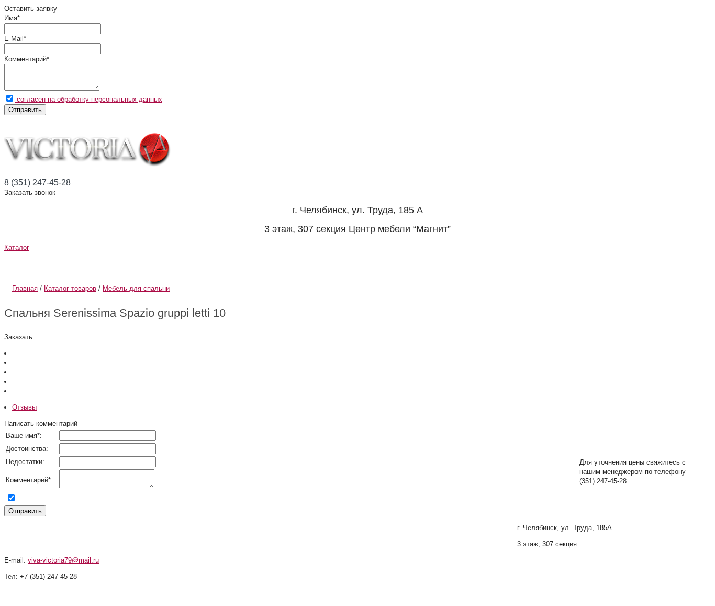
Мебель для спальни (136, 288)
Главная (25, 288)
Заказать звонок (29, 192)
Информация (180, 264)
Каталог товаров (70, 288)
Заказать (18, 337)
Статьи (284, 264)
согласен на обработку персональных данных (88, 99)
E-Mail (14, 38)
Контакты (463, 264)
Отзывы (370, 264)
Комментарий (25, 59)
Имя (10, 18)
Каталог (16, 247)
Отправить (25, 110)
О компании (56, 264)
